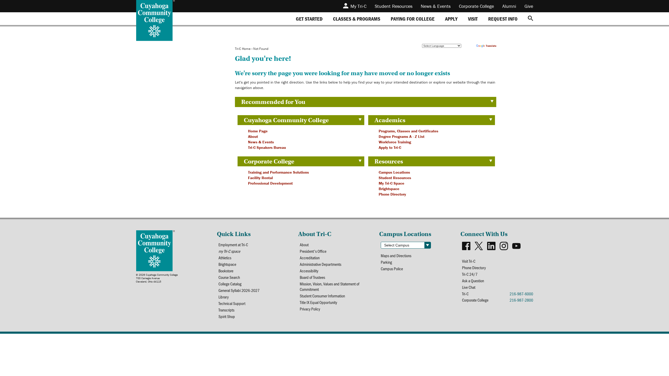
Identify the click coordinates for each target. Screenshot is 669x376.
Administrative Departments (320, 264)
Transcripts (226, 310)
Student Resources (395, 177)
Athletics (224, 257)
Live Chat (468, 287)
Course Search (229, 277)
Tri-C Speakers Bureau (267, 147)
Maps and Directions (396, 255)
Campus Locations (394, 172)
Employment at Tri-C (233, 244)
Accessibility (309, 270)
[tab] (309, 18)
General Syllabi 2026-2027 (238, 290)
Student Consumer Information (322, 295)
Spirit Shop (226, 316)
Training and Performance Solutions (278, 172)
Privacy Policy (310, 309)
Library (223, 296)
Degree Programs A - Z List (401, 136)
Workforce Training (395, 141)
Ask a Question (473, 280)
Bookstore (225, 270)
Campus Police (392, 268)
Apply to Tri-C (390, 147)
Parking (386, 262)
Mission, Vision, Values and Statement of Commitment (329, 286)
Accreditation (310, 257)
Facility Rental (260, 177)
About (253, 136)
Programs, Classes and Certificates (408, 130)
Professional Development (270, 183)
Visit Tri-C (468, 261)
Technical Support (231, 303)
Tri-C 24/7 (469, 274)
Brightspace (389, 188)
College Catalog (229, 283)
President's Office (313, 251)
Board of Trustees (312, 277)
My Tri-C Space (391, 183)
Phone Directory (392, 194)
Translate (491, 46)
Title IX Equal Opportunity (318, 302)
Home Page (258, 130)
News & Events (261, 141)
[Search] (530, 18)
